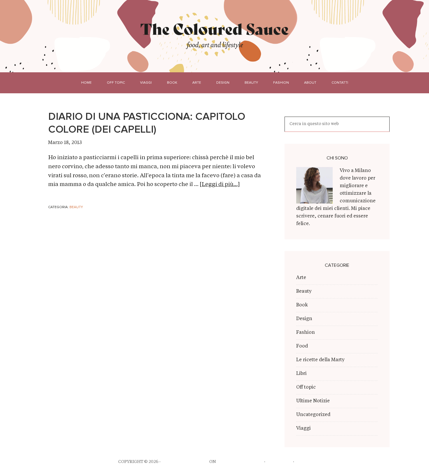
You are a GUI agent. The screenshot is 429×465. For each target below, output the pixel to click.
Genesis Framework (240, 462)
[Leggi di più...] (220, 184)
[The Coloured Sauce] (215, 29)
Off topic (306, 387)
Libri (301, 373)
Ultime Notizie (313, 401)
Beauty (76, 207)
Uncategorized (313, 415)
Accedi (303, 462)
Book (302, 305)
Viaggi (303, 428)
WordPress (279, 462)
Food (302, 346)
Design (304, 319)
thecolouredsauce (184, 462)
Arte (301, 278)
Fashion (305, 332)
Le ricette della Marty (320, 360)
